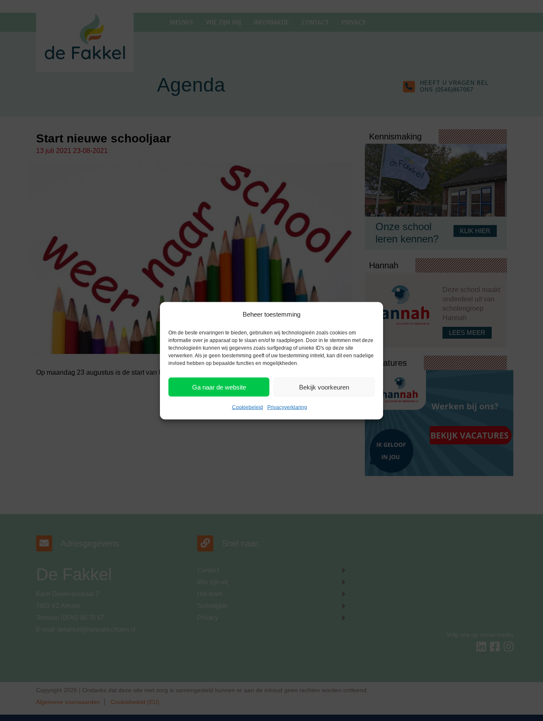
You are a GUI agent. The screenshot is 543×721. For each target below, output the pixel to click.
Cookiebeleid (247, 407)
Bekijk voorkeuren (324, 386)
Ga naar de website (219, 386)
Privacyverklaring (287, 407)
